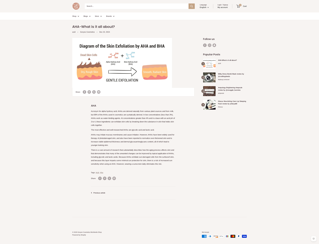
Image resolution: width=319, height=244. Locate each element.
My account (223, 7)
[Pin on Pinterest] (89, 92)
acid (74, 32)
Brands (109, 16)
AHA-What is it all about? (227, 60)
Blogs (85, 16)
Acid (97, 173)
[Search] (192, 6)
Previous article (99, 193)
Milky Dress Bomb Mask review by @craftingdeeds (231, 75)
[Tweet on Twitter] (94, 92)
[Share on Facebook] (84, 92)
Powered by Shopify (79, 235)
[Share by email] (98, 92)
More (97, 16)
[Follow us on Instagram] (209, 45)
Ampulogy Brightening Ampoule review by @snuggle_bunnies (230, 89)
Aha (101, 173)
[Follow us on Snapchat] (214, 45)
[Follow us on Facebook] (205, 45)
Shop (74, 16)
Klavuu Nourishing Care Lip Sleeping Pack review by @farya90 (232, 102)
